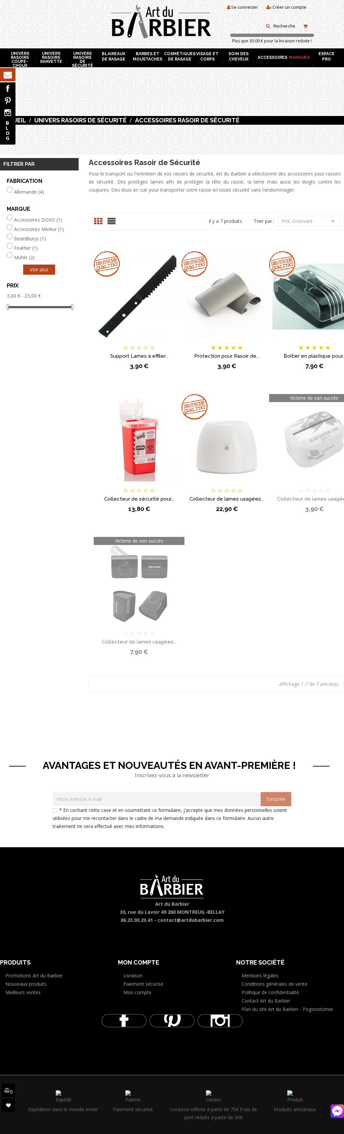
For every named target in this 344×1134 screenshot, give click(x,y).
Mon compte (137, 992)
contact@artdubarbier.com (191, 920)
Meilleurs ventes (23, 992)
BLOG (8, 130)
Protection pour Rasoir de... (226, 356)
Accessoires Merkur (39, 229)
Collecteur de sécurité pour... (139, 499)
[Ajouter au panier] (105, 342)
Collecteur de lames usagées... (226, 499)
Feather (26, 248)
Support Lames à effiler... (139, 356)
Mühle (24, 258)
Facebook (7, 88)
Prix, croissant (309, 221)
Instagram (7, 112)
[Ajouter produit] (150, 342)
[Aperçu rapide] (173, 342)
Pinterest (7, 100)
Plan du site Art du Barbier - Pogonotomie (287, 1009)
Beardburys (30, 239)
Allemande (29, 192)
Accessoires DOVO (38, 220)
